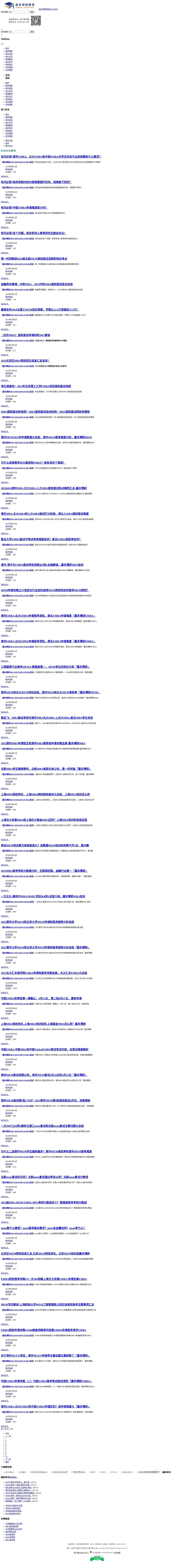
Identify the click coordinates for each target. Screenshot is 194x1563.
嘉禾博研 (9, 51)
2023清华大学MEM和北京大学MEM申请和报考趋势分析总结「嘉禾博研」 (45, 947)
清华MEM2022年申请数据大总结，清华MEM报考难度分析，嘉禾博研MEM (46, 437)
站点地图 (117, 1553)
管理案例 (9, 59)
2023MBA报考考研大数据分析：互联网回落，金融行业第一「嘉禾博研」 (44, 870)
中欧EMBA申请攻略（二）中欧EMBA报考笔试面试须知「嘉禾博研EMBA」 (47, 1381)
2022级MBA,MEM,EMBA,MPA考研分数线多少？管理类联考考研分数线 (44, 1202)
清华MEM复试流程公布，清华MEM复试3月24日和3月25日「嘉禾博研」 (44, 1075)
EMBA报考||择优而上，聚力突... (18, 1482)
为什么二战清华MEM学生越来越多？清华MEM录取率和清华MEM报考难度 (46, 1151)
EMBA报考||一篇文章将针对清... (18, 1485)
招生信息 (9, 54)
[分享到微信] (15, 150)
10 (6, 1457)
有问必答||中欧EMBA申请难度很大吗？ (24, 207)
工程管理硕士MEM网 (13, 1524)
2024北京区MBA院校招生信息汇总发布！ (25, 360)
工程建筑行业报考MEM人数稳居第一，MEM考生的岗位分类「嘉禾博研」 (45, 666)
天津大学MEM (79, 1472)
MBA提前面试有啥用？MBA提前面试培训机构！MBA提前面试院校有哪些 (45, 411)
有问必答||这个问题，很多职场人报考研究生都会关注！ (34, 233)
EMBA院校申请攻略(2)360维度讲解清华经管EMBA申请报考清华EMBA (43, 1330)
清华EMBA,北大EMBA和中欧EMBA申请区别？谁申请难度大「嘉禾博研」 (45, 1406)
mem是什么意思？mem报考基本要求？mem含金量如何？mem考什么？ (43, 1228)
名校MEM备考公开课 (13, 1506)
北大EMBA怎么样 (60, 1472)
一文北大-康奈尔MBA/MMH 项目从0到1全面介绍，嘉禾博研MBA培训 (43, 896)
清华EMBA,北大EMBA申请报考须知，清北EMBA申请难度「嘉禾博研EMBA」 (48, 615)
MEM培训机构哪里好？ (150, 1472)
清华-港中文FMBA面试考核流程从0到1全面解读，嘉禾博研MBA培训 (42, 564)
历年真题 (9, 67)
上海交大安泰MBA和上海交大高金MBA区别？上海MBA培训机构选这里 (44, 819)
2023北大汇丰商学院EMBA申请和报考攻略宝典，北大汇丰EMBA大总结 (44, 973)
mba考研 (92, 1472)
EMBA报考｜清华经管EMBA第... (18, 1498)
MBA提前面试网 (12, 1526)
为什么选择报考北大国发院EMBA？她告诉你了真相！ (33, 462)
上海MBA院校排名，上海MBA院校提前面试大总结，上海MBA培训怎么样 (45, 794)
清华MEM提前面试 (9, 1472)
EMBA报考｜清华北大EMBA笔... (18, 1496)
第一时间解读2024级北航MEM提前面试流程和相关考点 (34, 258)
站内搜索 (4, 12)
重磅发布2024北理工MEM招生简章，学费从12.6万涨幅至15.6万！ (40, 309)
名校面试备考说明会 (13, 1511)
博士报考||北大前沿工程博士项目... (19, 1488)
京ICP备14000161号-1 (81, 1553)
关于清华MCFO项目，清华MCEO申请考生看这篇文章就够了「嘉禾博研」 (45, 1355)
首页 (7, 48)
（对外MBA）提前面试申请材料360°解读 (25, 335)
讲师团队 (9, 65)
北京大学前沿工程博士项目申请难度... (20, 1493)
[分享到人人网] (12, 150)
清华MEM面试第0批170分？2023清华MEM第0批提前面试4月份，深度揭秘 (45, 1100)
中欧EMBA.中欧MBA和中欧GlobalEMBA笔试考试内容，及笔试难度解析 (44, 1049)
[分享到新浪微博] (7, 150)
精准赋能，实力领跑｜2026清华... (18, 1501)
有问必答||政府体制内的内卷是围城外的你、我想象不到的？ (36, 182)
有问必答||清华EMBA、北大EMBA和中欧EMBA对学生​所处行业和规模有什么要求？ (51, 156)
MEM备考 (22, 1472)
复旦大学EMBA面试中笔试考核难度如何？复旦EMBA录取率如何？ (41, 539)
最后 (7, 1462)
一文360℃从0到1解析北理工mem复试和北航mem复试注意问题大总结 (42, 1125)
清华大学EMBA (114, 1472)
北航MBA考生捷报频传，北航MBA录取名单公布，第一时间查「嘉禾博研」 (46, 768)
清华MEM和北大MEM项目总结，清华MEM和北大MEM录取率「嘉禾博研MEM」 (50, 692)
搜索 (32, 12)
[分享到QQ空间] (4, 150)
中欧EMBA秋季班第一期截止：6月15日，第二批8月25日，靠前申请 (41, 998)
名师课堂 (9, 70)
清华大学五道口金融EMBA (39, 1472)
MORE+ (13, 1477)
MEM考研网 (10, 1537)
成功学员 (9, 62)
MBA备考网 (10, 1540)
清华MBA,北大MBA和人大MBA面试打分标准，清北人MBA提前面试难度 (45, 513)
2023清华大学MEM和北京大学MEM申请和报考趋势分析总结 (37, 921)
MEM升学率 (102, 1472)
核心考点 (9, 56)
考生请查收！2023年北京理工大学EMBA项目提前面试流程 (36, 386)
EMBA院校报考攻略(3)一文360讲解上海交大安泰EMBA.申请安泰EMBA (44, 1279)
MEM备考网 (10, 1534)
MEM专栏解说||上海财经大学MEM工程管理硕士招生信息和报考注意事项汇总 (47, 1304)
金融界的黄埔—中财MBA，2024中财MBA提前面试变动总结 (37, 284)
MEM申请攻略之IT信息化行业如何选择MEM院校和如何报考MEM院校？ (45, 590)
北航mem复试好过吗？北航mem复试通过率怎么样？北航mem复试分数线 (44, 1177)
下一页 (8, 1459)
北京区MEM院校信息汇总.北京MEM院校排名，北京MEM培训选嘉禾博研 (45, 1253)
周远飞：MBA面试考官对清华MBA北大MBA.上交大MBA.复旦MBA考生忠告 (47, 717)
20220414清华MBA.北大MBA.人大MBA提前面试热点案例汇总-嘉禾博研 (44, 488)
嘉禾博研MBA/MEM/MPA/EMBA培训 (18, 162)
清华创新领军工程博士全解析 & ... (18, 1490)
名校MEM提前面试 (12, 1508)
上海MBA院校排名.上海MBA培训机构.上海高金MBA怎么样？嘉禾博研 (43, 1023)
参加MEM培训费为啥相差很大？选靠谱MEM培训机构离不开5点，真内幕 (45, 845)
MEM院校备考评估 (12, 1514)
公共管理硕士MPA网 (13, 1529)
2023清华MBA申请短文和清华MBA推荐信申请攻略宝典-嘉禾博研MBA (43, 743)
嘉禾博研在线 (10, 1532)
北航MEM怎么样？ (127, 1472)
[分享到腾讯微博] (10, 150)
